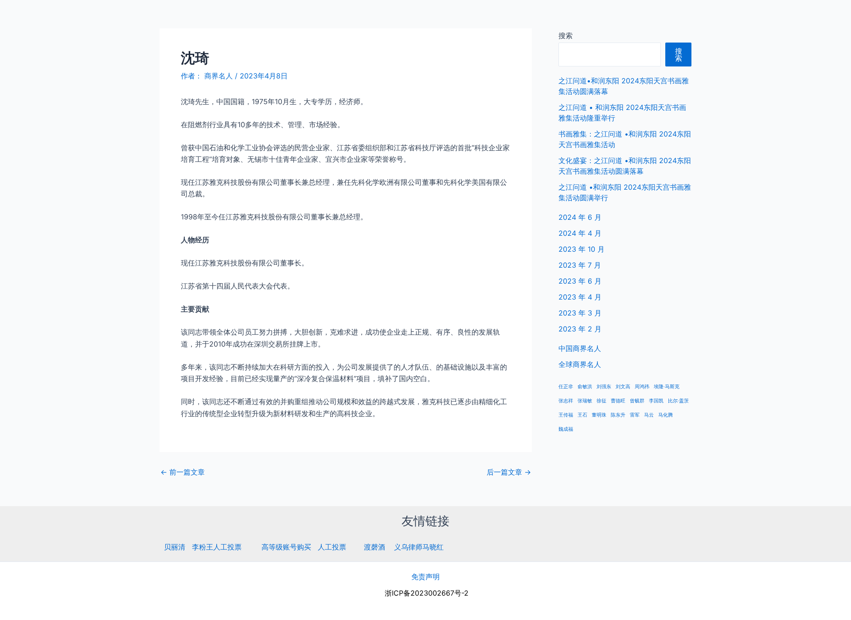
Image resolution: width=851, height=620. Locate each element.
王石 (582, 415)
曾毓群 (637, 401)
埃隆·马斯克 (666, 387)
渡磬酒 (374, 546)
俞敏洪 (585, 387)
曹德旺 (618, 401)
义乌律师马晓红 (419, 546)
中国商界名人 (750, 17)
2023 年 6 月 (579, 281)
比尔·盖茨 (678, 401)
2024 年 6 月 (579, 217)
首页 (708, 17)
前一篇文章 (182, 472)
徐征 (601, 401)
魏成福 (565, 429)
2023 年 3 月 (579, 312)
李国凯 (656, 401)
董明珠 (599, 415)
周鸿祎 (642, 387)
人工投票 (332, 546)
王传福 (565, 415)
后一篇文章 (509, 472)
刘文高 (623, 387)
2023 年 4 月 (579, 296)
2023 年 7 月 (579, 265)
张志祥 (565, 401)
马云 (649, 415)
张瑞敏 (585, 401)
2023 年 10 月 (581, 249)
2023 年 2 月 (579, 328)
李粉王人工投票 (217, 546)
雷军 (635, 415)
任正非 (565, 387)
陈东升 (618, 415)
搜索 (565, 35)
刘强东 (604, 387)
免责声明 (425, 576)
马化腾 (665, 415)
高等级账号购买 (286, 546)
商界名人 (39, 17)
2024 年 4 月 (579, 233)
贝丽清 (174, 546)
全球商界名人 (807, 17)
